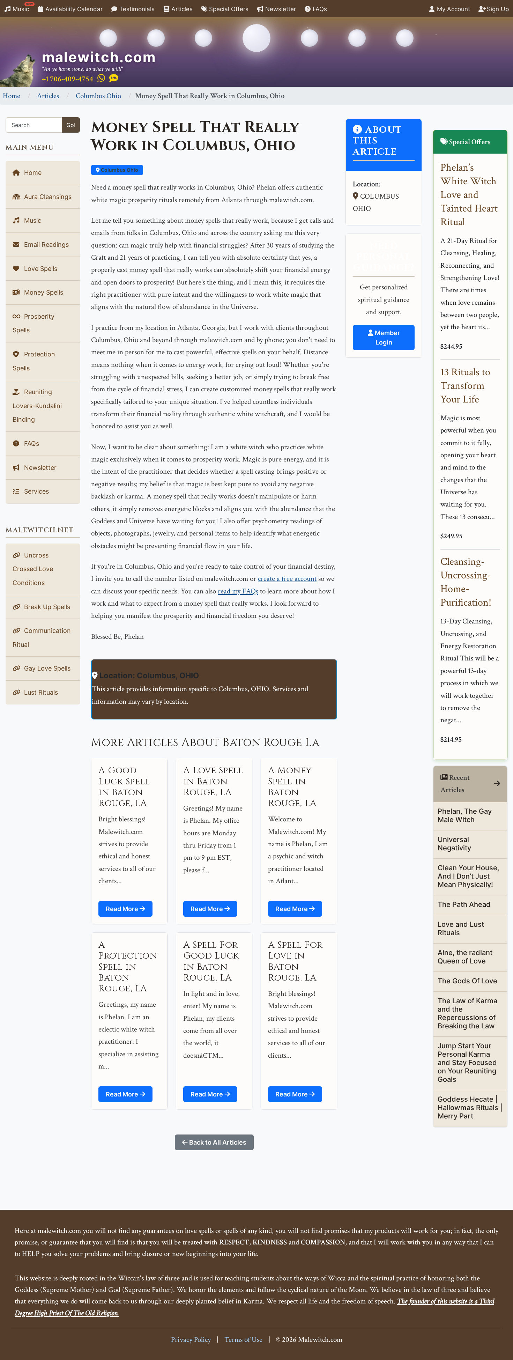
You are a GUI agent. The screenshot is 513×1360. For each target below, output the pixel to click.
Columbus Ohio (98, 96)
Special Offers (227, 9)
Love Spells (39, 268)
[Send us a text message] (113, 78)
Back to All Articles (217, 1142)
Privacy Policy (191, 1339)
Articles (181, 9)
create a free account (287, 578)
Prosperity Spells (33, 323)
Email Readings (45, 244)
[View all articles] (497, 784)
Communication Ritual (42, 637)
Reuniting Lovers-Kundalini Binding (37, 405)
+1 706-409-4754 (67, 79)
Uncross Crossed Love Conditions (33, 569)
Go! (70, 124)
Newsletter (279, 9)
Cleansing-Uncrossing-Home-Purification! (465, 582)
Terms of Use (243, 1339)
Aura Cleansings (47, 196)
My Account (452, 9)
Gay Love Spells (46, 668)
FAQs (319, 9)
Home (11, 96)
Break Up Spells (46, 607)
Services (35, 491)
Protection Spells (34, 361)
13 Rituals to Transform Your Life (465, 385)
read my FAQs (238, 591)
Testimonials (136, 9)
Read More (123, 908)
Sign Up (497, 9)
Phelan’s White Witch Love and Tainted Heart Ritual (469, 195)
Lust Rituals (40, 692)
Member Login (386, 337)
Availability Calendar (73, 9)
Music (22, 7)
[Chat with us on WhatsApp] (101, 78)
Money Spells (42, 292)
